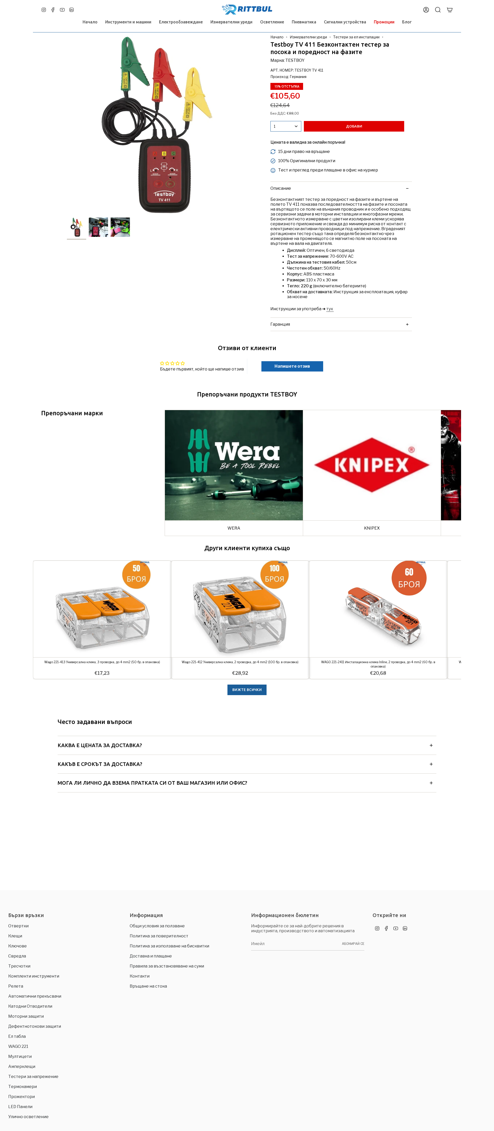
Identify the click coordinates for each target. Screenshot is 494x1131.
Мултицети (20, 1056)
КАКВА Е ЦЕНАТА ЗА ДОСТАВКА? (100, 745)
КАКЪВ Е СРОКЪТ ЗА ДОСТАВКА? (100, 764)
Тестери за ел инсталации (356, 37)
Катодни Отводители (30, 1006)
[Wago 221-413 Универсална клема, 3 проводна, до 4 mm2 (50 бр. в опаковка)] (102, 609)
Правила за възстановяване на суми (167, 966)
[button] (128, 22)
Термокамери (22, 1086)
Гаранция (280, 324)
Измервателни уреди (308, 37)
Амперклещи (21, 1066)
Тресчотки (19, 966)
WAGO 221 (18, 1046)
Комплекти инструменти (33, 976)
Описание (280, 188)
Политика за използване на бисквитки (169, 946)
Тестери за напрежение (33, 1076)
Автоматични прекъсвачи (34, 996)
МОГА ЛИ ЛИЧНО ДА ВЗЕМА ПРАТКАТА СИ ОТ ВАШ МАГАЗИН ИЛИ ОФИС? (152, 783)
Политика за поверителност (159, 936)
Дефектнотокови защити (34, 1026)
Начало (277, 37)
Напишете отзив (292, 366)
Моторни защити (26, 1016)
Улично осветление (28, 1116)
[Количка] (450, 9)
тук (330, 308)
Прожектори (21, 1096)
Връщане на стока (148, 986)
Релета (15, 986)
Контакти (139, 976)
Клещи (15, 936)
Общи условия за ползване (157, 925)
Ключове (17, 946)
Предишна (67, 125)
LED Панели (20, 1106)
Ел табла (17, 1036)
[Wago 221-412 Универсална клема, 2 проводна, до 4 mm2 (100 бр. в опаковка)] (240, 609)
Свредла (17, 956)
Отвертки (18, 925)
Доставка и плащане (151, 956)
